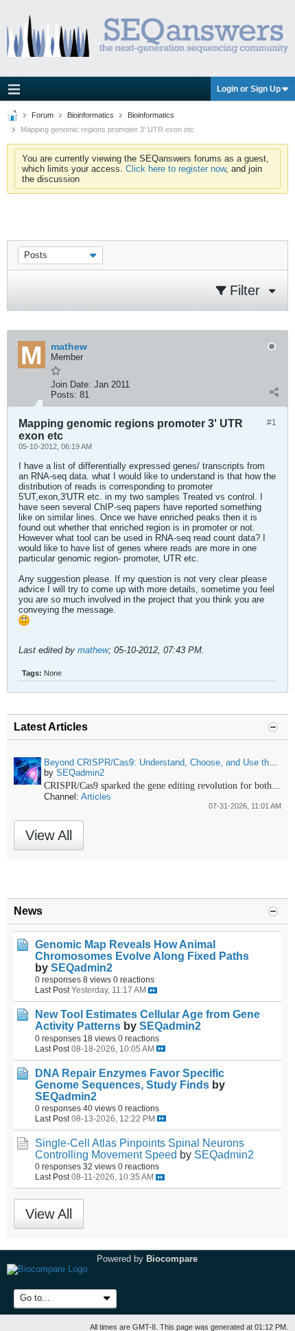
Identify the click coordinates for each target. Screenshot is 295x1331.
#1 (271, 422)
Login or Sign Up (249, 89)
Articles (96, 796)
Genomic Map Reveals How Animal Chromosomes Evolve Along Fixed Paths (142, 950)
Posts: (64, 395)
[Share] (273, 391)
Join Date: (71, 384)
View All (48, 835)
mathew (93, 650)
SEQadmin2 (80, 773)
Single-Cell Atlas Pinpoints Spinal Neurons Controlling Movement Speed (139, 1149)
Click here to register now (176, 169)
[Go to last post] (152, 990)
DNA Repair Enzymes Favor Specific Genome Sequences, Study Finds (129, 1079)
